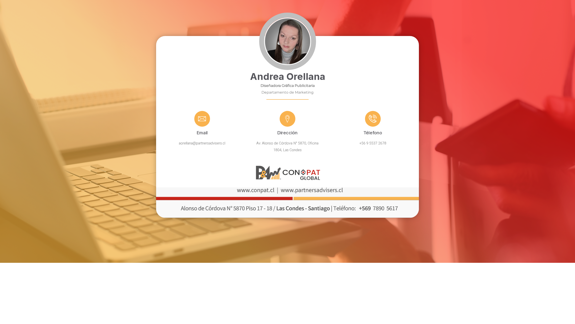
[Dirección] (287, 119)
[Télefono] (373, 119)
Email (202, 132)
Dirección (287, 132)
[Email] (202, 119)
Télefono (372, 132)
